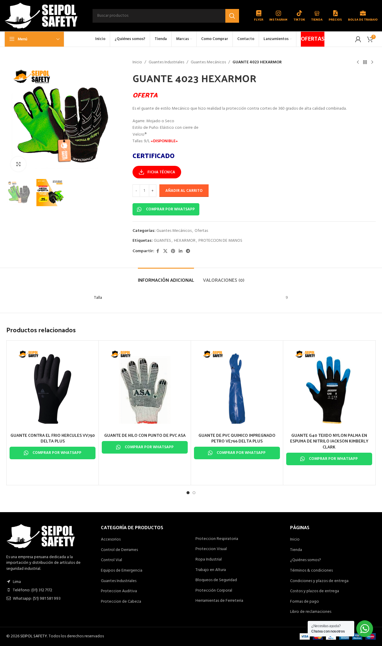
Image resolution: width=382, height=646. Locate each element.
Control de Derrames (119, 550)
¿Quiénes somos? (305, 560)
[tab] (166, 277)
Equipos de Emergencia (121, 571)
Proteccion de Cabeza (121, 602)
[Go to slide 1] (188, 492)
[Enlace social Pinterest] (173, 251)
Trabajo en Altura (210, 570)
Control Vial (111, 560)
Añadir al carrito (184, 191)
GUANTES (162, 240)
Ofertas (201, 230)
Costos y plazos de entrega (314, 591)
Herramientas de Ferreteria (219, 601)
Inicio (137, 62)
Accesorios (111, 540)
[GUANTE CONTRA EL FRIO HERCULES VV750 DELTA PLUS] (53, 387)
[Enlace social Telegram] (188, 251)
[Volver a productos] (365, 62)
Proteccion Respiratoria (216, 539)
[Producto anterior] (357, 62)
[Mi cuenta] (358, 39)
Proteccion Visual (211, 549)
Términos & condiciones (311, 571)
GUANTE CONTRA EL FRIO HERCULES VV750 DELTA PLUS (52, 438)
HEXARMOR (184, 240)
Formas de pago (304, 602)
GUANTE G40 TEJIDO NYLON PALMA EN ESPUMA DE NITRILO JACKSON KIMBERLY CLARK (329, 441)
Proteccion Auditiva (119, 591)
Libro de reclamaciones (310, 612)
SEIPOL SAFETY (33, 636)
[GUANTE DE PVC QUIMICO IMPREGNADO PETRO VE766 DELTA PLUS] (237, 387)
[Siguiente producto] (372, 62)
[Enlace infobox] (258, 16)
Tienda (296, 550)
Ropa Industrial (208, 560)
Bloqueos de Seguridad (216, 580)
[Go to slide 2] (193, 492)
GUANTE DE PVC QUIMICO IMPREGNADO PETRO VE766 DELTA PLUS (236, 438)
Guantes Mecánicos (208, 62)
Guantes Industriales (166, 62)
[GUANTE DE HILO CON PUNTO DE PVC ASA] (145, 387)
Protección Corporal (213, 591)
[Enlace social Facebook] (157, 251)
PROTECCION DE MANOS (220, 240)
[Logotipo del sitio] (41, 15)
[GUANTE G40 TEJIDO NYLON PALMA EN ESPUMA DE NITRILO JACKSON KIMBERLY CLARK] (329, 387)
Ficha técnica (161, 172)
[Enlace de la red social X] (165, 251)
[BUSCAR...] (232, 16)
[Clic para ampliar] (18, 164)
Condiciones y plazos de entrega (319, 581)
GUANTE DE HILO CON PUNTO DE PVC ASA (145, 435)
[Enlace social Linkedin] (180, 251)
